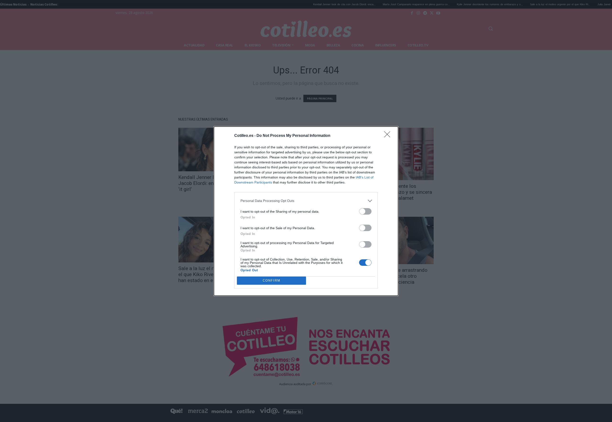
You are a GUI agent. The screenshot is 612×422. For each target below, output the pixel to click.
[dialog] (306, 211)
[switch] (365, 211)
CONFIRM (271, 280)
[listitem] (306, 200)
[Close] (388, 135)
